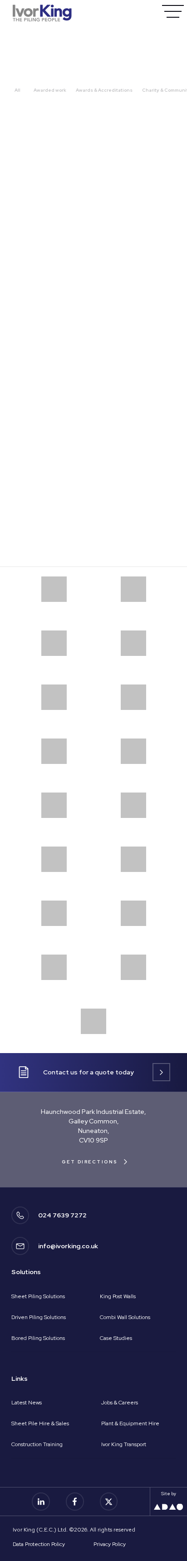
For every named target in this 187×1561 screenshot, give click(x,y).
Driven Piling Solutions (38, 1317)
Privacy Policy (110, 1544)
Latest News (26, 1402)
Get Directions (90, 1162)
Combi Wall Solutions (125, 1317)
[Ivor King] (42, 13)
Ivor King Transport (123, 1444)
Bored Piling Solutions (38, 1338)
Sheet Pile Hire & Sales (40, 1423)
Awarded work (50, 90)
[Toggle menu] (173, 11)
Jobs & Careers (119, 1402)
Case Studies (116, 1338)
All (17, 90)
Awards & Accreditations (104, 90)
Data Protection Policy (39, 1544)
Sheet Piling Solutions (38, 1296)
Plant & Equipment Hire (130, 1423)
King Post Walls (118, 1296)
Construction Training (37, 1444)
